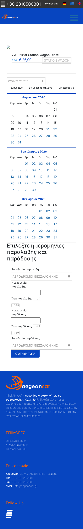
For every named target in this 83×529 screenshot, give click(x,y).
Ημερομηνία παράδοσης (19, 312)
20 (12, 183)
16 (33, 177)
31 (19, 142)
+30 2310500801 (23, 4)
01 (26, 163)
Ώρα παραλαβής (22, 298)
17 (40, 177)
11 (48, 170)
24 (19, 136)
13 (12, 177)
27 (41, 136)
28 (48, 136)
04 (48, 163)
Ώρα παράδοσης (22, 326)
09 (34, 170)
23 (12, 136)
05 (55, 163)
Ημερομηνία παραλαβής (19, 284)
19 (55, 177)
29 (55, 136)
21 (48, 129)
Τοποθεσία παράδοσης (26, 338)
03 (41, 163)
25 (27, 136)
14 (19, 177)
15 (26, 177)
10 (40, 170)
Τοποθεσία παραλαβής (26, 269)
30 (12, 142)
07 (19, 170)
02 (34, 163)
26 (34, 136)
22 (55, 129)
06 (12, 170)
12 (55, 170)
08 (27, 170)
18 (48, 177)
